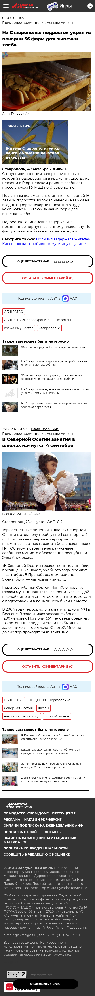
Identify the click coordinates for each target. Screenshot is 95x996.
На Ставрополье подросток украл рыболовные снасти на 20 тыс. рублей (54, 363)
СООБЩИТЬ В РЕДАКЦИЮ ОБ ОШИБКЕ (37, 854)
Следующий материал (45, 984)
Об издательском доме (26, 813)
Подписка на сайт (21, 832)
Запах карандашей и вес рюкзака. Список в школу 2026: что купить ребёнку (51, 765)
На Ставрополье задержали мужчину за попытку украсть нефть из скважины (55, 391)
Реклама (12, 819)
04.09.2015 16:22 (14, 18)
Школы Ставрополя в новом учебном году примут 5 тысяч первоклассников (50, 751)
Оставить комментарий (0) (48, 278)
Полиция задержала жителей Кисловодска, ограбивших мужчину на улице (46, 241)
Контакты (51, 832)
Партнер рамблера (41, 974)
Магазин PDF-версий (43, 819)
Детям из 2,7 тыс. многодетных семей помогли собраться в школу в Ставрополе (53, 779)
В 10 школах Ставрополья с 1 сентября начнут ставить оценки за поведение (52, 737)
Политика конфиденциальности (36, 848)
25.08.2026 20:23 (14, 429)
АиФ (28, 114)
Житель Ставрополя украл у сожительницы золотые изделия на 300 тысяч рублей (51, 377)
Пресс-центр (64, 813)
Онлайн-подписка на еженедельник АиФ (43, 826)
